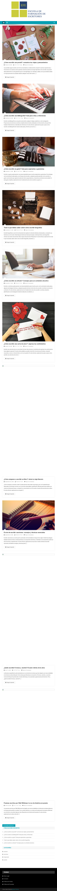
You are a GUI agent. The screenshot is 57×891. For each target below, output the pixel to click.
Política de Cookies (8, 881)
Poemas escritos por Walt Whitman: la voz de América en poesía (26, 803)
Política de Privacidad (9, 884)
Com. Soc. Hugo (18, 64)
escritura (6, 854)
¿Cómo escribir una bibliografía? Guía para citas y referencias (25, 116)
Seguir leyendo (10, 77)
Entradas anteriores (9, 825)
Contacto (6, 878)
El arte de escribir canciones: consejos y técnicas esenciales (24, 532)
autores (6, 851)
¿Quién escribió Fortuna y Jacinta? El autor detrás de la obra (24, 668)
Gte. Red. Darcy (19, 171)
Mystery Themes (15, 889)
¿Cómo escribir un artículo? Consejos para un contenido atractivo (26, 281)
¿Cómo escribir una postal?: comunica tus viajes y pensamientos (26, 62)
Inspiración (6, 857)
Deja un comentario (29, 64)
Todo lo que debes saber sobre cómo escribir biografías (23, 228)
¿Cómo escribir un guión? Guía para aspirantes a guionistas (24, 169)
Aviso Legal (6, 876)
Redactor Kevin (19, 230)
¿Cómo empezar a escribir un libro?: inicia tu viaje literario (23, 479)
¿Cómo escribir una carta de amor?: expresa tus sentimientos (25, 344)
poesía (5, 859)
